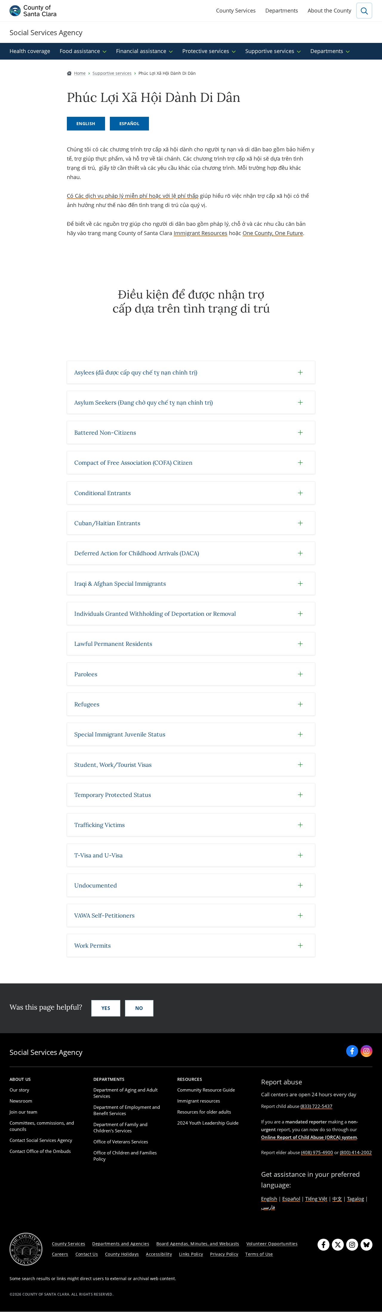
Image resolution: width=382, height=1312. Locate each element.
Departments (281, 10)
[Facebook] (323, 1245)
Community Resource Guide (206, 1090)
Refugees (86, 704)
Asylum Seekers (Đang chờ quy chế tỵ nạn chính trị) (143, 402)
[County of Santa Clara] (33, 10)
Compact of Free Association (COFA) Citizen (133, 462)
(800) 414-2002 (356, 1152)
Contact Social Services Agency (41, 1140)
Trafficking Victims (99, 824)
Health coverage (30, 51)
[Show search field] (364, 10)
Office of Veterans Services (120, 1142)
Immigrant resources (198, 1101)
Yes (105, 1008)
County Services (236, 10)
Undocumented (95, 885)
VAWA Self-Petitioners (104, 915)
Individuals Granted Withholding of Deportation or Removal (155, 613)
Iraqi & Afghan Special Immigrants (120, 583)
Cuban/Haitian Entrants (107, 523)
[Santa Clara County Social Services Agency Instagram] (366, 1051)
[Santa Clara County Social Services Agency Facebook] (352, 1051)
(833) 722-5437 (316, 1106)
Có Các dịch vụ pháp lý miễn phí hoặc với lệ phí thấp (132, 195)
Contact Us (87, 1254)
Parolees (85, 674)
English (86, 123)
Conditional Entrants (102, 493)
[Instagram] (352, 1245)
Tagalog (355, 1199)
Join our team (23, 1112)
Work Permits (92, 945)
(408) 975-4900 (317, 1152)
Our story (19, 1090)
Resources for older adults (204, 1112)
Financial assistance (141, 51)
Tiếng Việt (316, 1199)
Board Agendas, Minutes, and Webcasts (197, 1243)
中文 (337, 1199)
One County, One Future (273, 233)
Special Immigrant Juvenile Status (119, 734)
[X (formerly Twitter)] (338, 1245)
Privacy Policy (224, 1254)
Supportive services (269, 51)
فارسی (268, 1207)
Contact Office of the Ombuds (40, 1151)
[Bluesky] (366, 1245)
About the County (329, 10)
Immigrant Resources (200, 233)
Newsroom (21, 1101)
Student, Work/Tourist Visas (113, 764)
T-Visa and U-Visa (98, 855)
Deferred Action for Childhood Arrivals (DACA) (136, 553)
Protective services (205, 51)
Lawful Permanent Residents (113, 643)
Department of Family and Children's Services (120, 1127)
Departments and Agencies (120, 1243)
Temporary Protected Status (112, 794)
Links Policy (191, 1254)
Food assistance (80, 51)
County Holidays (122, 1254)
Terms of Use (259, 1254)
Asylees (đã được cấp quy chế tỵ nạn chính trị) (135, 372)
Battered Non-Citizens (105, 432)
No (139, 1008)
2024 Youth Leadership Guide (207, 1123)
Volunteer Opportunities (272, 1243)
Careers (60, 1254)
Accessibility (159, 1254)
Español (129, 123)
